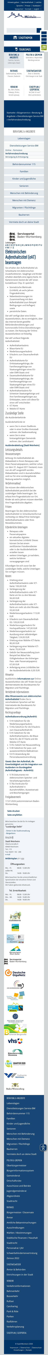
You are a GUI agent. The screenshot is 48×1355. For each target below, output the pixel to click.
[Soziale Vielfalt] (24, 995)
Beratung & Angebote (14, 58)
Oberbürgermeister (16, 1165)
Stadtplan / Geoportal (35, 90)
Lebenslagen (24, 138)
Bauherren (24, 214)
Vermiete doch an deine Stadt (24, 222)
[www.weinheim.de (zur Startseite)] (24, 17)
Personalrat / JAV (15, 1248)
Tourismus (25, 49)
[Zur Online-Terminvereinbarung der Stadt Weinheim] (44, 48)
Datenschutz (25, 1347)
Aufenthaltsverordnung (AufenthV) (21, 716)
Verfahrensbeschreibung (16, 153)
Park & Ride (12, 1311)
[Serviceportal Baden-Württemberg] (25, 240)
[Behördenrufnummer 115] (24, 984)
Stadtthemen (25, 37)
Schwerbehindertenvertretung (22, 1253)
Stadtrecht (12, 1201)
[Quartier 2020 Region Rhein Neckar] (24, 1064)
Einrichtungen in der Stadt (20, 1274)
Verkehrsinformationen (18, 1286)
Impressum (14, 1347)
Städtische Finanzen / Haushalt (22, 1237)
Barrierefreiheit (27, 2)
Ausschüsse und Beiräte (19, 1185)
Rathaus (14, 73)
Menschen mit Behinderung (24, 193)
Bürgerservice (25, 43)
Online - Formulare (13, 150)
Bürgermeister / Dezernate (20, 1212)
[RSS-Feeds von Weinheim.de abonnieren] (44, 42)
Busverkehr (12, 1296)
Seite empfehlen (14, 814)
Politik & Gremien (34, 57)
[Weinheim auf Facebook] (44, 32)
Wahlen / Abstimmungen (19, 1232)
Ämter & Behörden (16, 1269)
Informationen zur (26, 678)
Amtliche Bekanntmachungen (21, 1222)
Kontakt (28, 9)
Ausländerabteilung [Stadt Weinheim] (22, 445)
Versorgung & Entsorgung (16, 157)
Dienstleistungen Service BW (30, 116)
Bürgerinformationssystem (20, 1170)
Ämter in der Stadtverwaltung (18, 831)
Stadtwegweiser (34, 73)
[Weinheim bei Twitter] (44, 39)
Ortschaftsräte (14, 1180)
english (36, 9)
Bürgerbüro (10, 833)
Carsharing (12, 1306)
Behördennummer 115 (24, 164)
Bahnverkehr (13, 1291)
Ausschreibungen (15, 1227)
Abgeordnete (13, 1196)
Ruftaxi (10, 1301)
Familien (24, 171)
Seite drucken (13, 811)
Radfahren (12, 1321)
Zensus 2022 (13, 1258)
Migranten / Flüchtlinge (24, 207)
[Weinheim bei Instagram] (44, 36)
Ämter (10, 1217)
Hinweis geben (13, 2)
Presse (27, 5)
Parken (10, 1316)
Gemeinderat (13, 1175)
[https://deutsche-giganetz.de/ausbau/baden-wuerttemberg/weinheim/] (24, 973)
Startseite (11, 112)
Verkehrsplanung (15, 1326)
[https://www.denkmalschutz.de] (24, 1018)
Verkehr (14, 90)
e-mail (7, 854)
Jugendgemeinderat (17, 1190)
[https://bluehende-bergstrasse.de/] (24, 1029)
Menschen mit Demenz (24, 200)
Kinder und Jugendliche (24, 178)
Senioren (24, 185)
